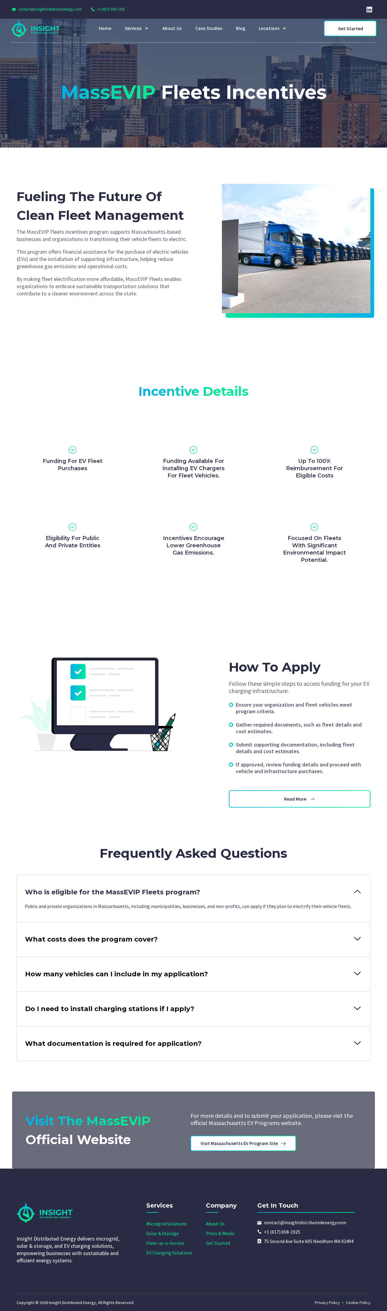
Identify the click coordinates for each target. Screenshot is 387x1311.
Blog (240, 28)
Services (133, 28)
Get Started (218, 1243)
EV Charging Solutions (169, 1253)
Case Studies (208, 28)
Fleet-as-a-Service (165, 1243)
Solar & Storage (162, 1233)
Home (105, 28)
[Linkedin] (369, 9)
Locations (269, 28)
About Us (172, 28)
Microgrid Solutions (166, 1224)
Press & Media (220, 1233)
